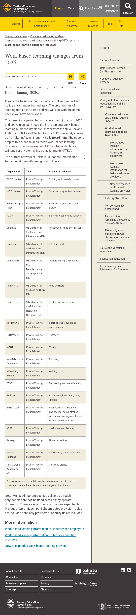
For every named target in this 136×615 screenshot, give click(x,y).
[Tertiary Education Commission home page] (22, 8)
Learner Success (93, 24)
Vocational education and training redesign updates (117, 118)
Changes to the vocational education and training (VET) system (41, 40)
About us (121, 24)
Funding (15, 23)
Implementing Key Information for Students (114, 268)
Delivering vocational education (112, 249)
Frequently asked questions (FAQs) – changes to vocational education (117, 235)
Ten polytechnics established (115, 207)
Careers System (109, 60)
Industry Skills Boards (118, 198)
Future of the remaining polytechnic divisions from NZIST (117, 220)
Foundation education (112, 258)
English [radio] (59, 8)
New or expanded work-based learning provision (36, 545)
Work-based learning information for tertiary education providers (120, 170)
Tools (109, 23)
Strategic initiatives (72, 24)
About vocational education (110, 91)
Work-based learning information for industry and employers (44, 529)
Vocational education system (47, 36)
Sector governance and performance (41, 24)
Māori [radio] (71, 8)
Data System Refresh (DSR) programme (112, 69)
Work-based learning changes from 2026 (30, 44)
